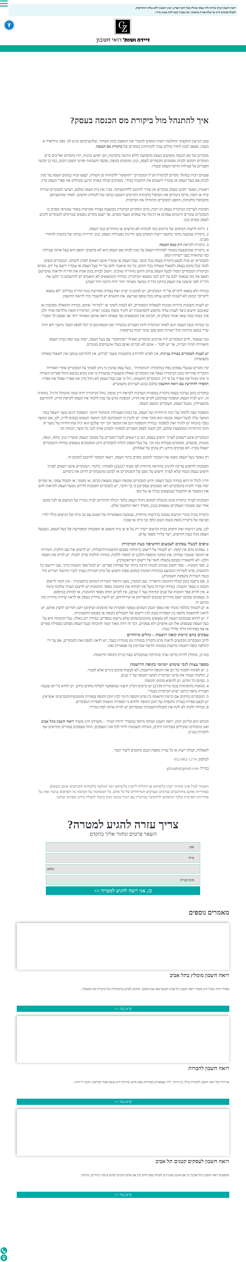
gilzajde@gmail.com (183, 768)
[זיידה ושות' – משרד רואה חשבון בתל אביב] (123, 31)
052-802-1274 (185, 759)
